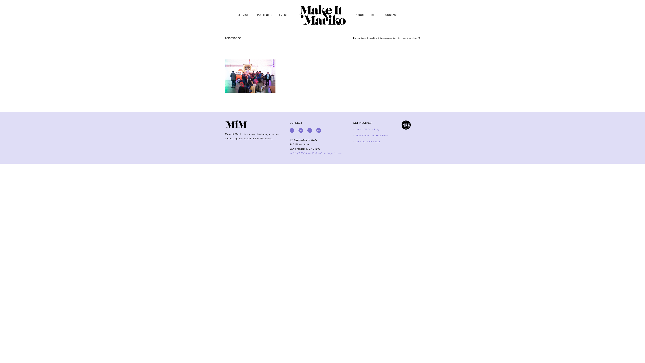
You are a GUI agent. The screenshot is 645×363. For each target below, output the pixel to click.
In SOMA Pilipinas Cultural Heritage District (316, 153)
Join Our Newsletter (368, 141)
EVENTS (284, 15)
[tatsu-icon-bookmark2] (310, 130)
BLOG (375, 15)
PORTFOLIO (264, 15)
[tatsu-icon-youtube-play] (318, 130)
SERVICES (244, 15)
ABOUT (360, 15)
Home (356, 38)
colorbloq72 (414, 38)
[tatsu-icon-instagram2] (301, 130)
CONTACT (391, 15)
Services (402, 38)
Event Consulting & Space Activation (378, 38)
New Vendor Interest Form (372, 135)
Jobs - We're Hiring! (368, 129)
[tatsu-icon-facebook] (293, 130)
